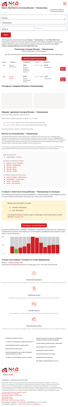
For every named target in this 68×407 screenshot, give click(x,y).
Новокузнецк (12, 66)
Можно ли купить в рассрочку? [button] (14, 348)
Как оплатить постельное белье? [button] (45, 350)
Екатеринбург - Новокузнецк (16, 179)
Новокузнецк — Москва (14, 157)
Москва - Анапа (11, 167)
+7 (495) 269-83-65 (22, 404)
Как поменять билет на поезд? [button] (44, 357)
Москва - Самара (12, 171)
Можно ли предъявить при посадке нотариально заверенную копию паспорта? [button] (19, 353)
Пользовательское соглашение (10, 394)
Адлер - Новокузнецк (13, 183)
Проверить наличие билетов (34, 225)
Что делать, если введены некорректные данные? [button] (19, 341)
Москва (11, 65)
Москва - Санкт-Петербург (15, 163)
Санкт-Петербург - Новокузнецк (17, 177)
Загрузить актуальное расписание (34, 58)
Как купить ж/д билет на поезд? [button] (14, 338)
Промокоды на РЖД (7, 398)
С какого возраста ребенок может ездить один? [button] (49, 343)
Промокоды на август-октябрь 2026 (12, 395)
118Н (4, 65)
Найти (6, 35)
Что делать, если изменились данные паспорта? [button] (19, 357)
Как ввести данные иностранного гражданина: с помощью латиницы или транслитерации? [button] (49, 339)
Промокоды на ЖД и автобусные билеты (13, 400)
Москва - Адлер (12, 169)
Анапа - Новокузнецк (13, 181)
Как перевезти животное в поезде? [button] (45, 353)
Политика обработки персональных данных (14, 392)
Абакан (11, 78)
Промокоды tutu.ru (7, 397)
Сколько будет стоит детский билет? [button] (46, 347)
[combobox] (34, 17)
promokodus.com (18, 217)
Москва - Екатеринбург (14, 165)
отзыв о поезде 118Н (15, 262)
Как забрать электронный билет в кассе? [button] (47, 360)
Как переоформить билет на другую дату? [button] (17, 345)
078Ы (4, 76)
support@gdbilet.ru (35, 404)
